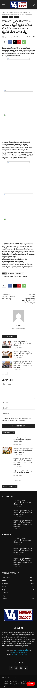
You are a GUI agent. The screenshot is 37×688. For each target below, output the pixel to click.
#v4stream (18, 276)
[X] (15, 42)
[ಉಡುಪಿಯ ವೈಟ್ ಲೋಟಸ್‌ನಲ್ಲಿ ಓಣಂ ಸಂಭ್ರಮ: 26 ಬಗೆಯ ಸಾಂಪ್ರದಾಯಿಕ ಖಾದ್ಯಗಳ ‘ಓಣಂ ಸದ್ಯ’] (7, 354)
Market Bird (14, 678)
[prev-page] (3, 373)
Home (3, 12)
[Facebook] (10, 42)
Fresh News (10, 12)
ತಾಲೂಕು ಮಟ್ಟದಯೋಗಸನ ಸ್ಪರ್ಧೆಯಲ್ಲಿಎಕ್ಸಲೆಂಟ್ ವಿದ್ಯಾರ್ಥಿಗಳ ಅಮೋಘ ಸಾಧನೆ (22, 343)
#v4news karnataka (8, 276)
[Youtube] (26, 668)
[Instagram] (16, 668)
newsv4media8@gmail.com (18, 652)
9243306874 (26, 654)
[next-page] (6, 373)
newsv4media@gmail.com (21, 650)
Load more (18, 480)
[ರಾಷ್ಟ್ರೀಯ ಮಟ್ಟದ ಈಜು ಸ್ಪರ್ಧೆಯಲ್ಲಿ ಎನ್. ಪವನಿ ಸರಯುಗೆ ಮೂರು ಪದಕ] (7, 473)
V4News (25, 276)
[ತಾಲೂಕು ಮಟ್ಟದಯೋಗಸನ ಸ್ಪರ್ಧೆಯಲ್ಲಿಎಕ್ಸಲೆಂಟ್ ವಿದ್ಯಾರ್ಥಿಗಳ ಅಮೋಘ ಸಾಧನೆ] (7, 344)
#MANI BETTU (19, 273)
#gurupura (11, 273)
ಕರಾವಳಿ (11, 17)
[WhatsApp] (24, 42)
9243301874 (16, 654)
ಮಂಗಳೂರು (16, 17)
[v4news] (3, 37)
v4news (8, 37)
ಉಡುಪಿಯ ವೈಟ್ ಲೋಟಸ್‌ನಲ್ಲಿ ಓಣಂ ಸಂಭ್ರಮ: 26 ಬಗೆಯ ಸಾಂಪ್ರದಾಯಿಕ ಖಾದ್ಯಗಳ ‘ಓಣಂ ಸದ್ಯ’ (23, 353)
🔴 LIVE (30, 684)
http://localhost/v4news (18, 328)
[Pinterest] (19, 42)
